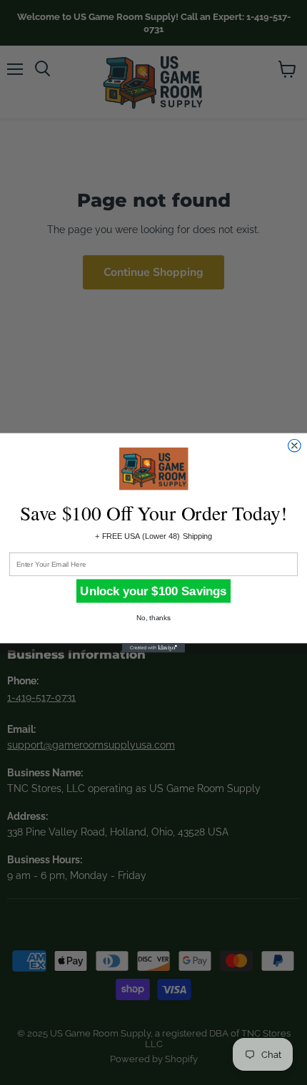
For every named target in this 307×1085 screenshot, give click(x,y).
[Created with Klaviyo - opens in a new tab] (153, 647)
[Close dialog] (294, 445)
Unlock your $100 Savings (153, 590)
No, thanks (153, 618)
